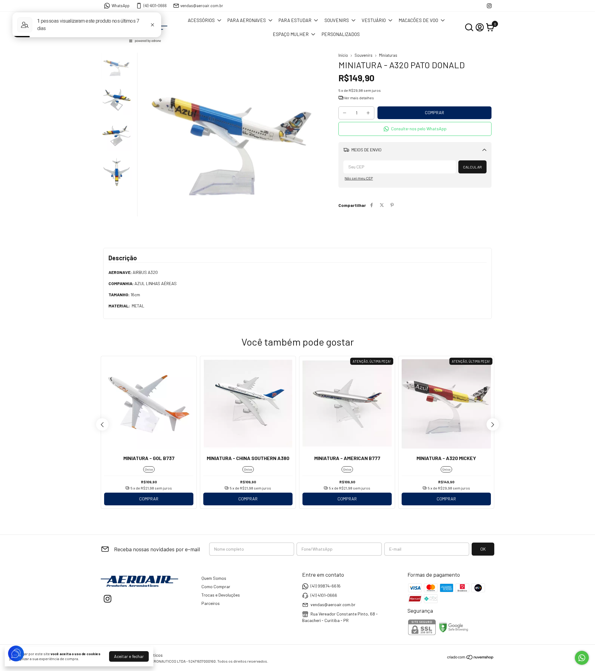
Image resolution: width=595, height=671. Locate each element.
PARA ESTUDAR (295, 20)
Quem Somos (213, 578)
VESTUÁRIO (374, 20)
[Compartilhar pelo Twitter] (381, 205)
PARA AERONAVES (246, 20)
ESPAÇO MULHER (291, 34)
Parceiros (210, 603)
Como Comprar (215, 586)
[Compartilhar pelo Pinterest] (392, 205)
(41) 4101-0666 (155, 5)
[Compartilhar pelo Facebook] (371, 205)
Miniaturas (388, 55)
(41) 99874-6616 (326, 585)
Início (343, 55)
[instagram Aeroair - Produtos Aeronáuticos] (489, 6)
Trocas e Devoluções (220, 594)
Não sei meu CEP (359, 178)
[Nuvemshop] (470, 658)
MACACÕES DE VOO (418, 20)
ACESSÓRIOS (201, 20)
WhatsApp (121, 5)
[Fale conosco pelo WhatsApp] (582, 658)
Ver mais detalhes (358, 98)
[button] (414, 129)
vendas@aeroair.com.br (201, 5)
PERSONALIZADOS (341, 34)
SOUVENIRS (336, 20)
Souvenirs (363, 55)
